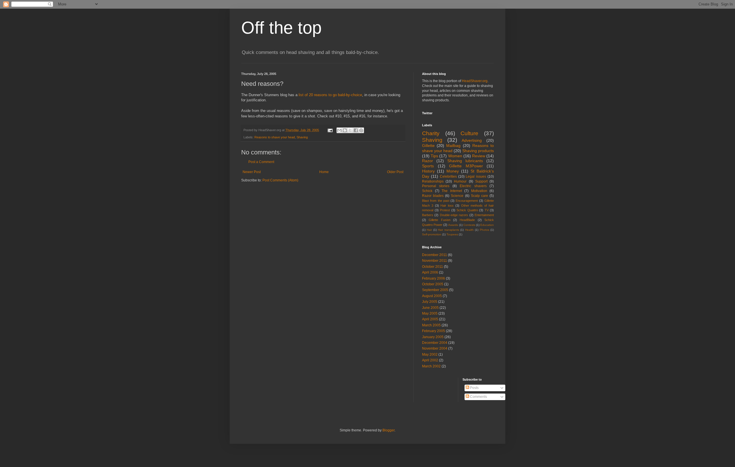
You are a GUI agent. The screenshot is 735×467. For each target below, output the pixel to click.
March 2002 (431, 366)
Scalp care (479, 196)
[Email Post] (330, 130)
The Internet (452, 191)
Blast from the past (435, 200)
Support (481, 181)
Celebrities (448, 177)
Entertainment (484, 215)
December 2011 (434, 255)
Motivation (479, 191)
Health (469, 229)
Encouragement (467, 200)
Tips (434, 156)
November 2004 (434, 348)
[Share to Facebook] (356, 130)
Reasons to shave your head (274, 137)
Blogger (388, 430)
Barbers (427, 215)
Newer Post (252, 172)
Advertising (472, 140)
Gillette (428, 145)
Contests (469, 224)
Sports (428, 166)
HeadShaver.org (475, 81)
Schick (427, 191)
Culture (469, 133)
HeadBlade (467, 220)
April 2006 (430, 272)
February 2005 (433, 331)
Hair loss (447, 205)
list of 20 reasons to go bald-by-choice (330, 95)
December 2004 (434, 343)
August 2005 (432, 296)
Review (478, 156)
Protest (445, 210)
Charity (431, 133)
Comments (478, 397)
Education (487, 224)
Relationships (433, 181)
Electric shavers (473, 186)
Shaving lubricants (465, 160)
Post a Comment (261, 162)
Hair (429, 229)
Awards (453, 224)
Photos (484, 229)
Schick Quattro (467, 210)
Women (455, 156)
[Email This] (339, 130)
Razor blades (433, 196)
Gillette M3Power (466, 166)
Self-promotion (431, 234)
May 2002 (430, 354)
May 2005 (430, 313)
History (428, 171)
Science (457, 196)
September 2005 (435, 290)
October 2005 (432, 284)
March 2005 (431, 325)
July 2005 (429, 302)
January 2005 (433, 337)
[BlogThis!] (345, 130)
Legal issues (476, 177)
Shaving (302, 137)
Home (324, 172)
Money (452, 171)
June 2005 (430, 308)
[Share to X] (350, 130)
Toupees (452, 234)
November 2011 (434, 261)
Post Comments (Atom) (280, 180)
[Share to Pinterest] (361, 130)
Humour (460, 181)
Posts (474, 388)
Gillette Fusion (439, 220)
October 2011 (432, 267)
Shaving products (478, 150)
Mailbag (453, 145)
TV (487, 210)
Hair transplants (448, 229)
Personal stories (435, 186)
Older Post (395, 172)
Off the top (281, 27)
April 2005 (430, 319)
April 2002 (430, 360)
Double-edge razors (454, 215)
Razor (427, 160)
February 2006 (433, 278)
